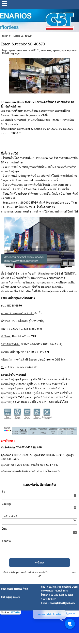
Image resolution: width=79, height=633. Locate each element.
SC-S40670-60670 (28, 440)
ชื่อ (3, 491)
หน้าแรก (4, 36)
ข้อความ (7, 541)
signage (14, 53)
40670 (5, 53)
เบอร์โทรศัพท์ (9, 516)
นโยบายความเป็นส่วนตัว (60, 572)
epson (56, 50)
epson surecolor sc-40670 (24, 50)
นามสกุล (7, 503)
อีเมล (4, 528)
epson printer (69, 50)
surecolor (46, 50)
